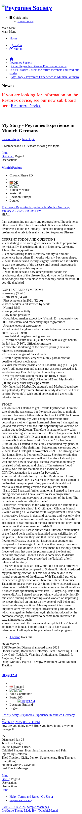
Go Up (6, 779)
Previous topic (11, 139)
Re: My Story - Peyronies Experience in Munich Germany (38, 715)
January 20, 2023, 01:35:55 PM (21, 211)
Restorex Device (26, 105)
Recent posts (25, 21)
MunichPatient (12, 167)
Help (13, 796)
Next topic (28, 139)
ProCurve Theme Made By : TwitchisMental (30, 810)
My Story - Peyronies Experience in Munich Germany (36, 207)
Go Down (8, 156)
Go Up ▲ (47, 796)
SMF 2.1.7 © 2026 (13, 807)
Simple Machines (38, 807)
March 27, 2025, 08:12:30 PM (21, 722)
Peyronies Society (21, 800)
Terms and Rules (28, 796)
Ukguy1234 (9, 675)
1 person (15, 637)
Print (5, 152)
